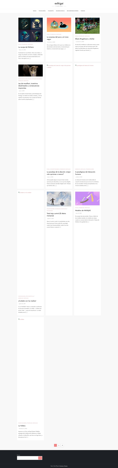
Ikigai (34, 11)
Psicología (42, 11)
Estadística (30, 296)
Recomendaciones (72, 11)
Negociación (90, 169)
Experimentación (23, 78)
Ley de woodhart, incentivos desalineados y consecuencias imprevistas (28, 85)
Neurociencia (60, 11)
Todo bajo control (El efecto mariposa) (56, 214)
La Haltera (21, 426)
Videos (83, 11)
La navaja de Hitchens (26, 47)
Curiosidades (22, 296)
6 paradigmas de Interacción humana (85, 173)
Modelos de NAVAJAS (83, 210)
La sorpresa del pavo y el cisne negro (57, 38)
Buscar (18, 455)
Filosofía (51, 11)
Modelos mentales (28, 44)
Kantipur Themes (63, 466)
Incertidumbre (37, 78)
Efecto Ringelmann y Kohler (84, 39)
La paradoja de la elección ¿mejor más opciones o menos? (59, 173)
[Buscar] (40, 458)
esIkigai (59, 3)
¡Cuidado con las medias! (27, 301)
